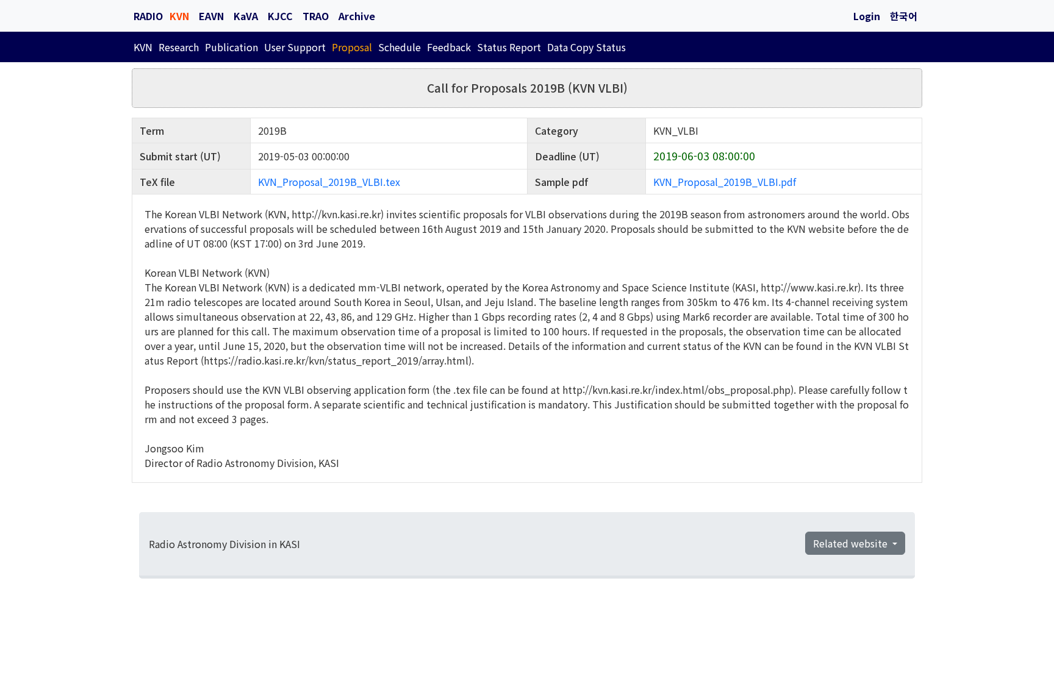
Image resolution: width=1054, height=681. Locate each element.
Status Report (509, 47)
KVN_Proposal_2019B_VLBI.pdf (724, 181)
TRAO (316, 16)
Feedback (449, 47)
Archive (357, 16)
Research (179, 47)
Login (866, 16)
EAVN (211, 16)
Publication (231, 47)
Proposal (352, 47)
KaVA (246, 16)
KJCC (280, 16)
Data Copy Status (586, 47)
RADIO (148, 16)
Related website (851, 543)
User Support (295, 47)
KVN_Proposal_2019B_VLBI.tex (329, 181)
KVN (179, 16)
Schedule (399, 47)
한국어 (903, 16)
